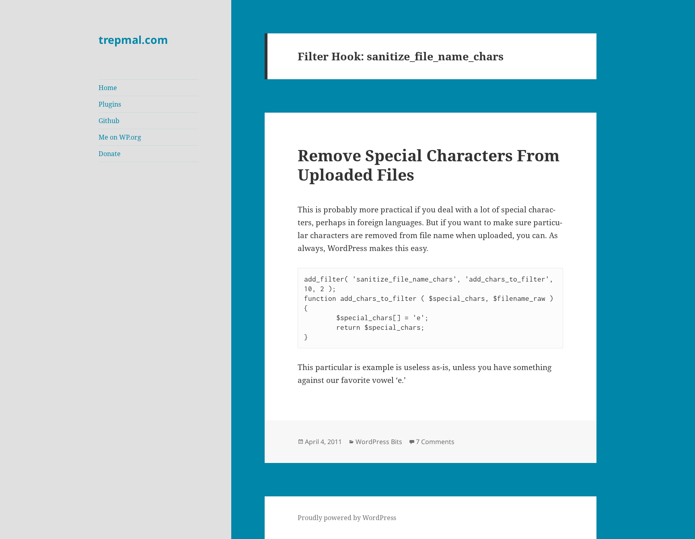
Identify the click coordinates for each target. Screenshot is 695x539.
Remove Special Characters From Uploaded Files (428, 164)
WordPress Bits (379, 441)
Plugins (110, 104)
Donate (110, 153)
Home (108, 87)
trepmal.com (133, 39)
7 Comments (435, 441)
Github (109, 120)
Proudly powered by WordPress (347, 517)
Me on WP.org (120, 137)
